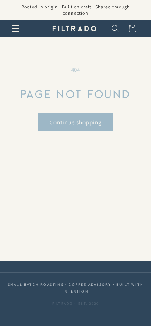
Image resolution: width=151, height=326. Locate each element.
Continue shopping (76, 122)
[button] (15, 28)
